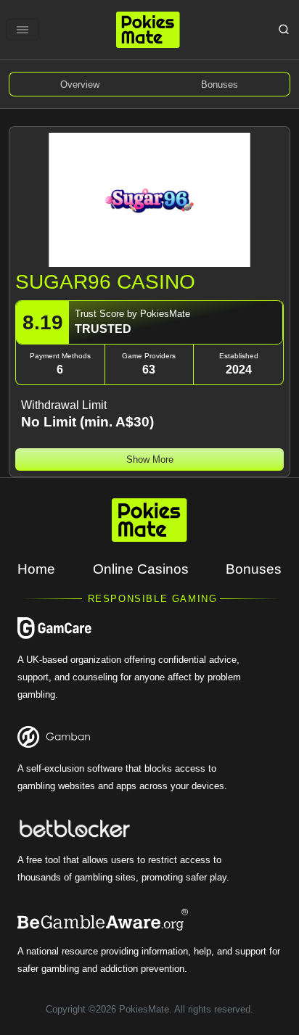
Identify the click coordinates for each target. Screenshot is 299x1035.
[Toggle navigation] (22, 30)
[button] (149, 459)
